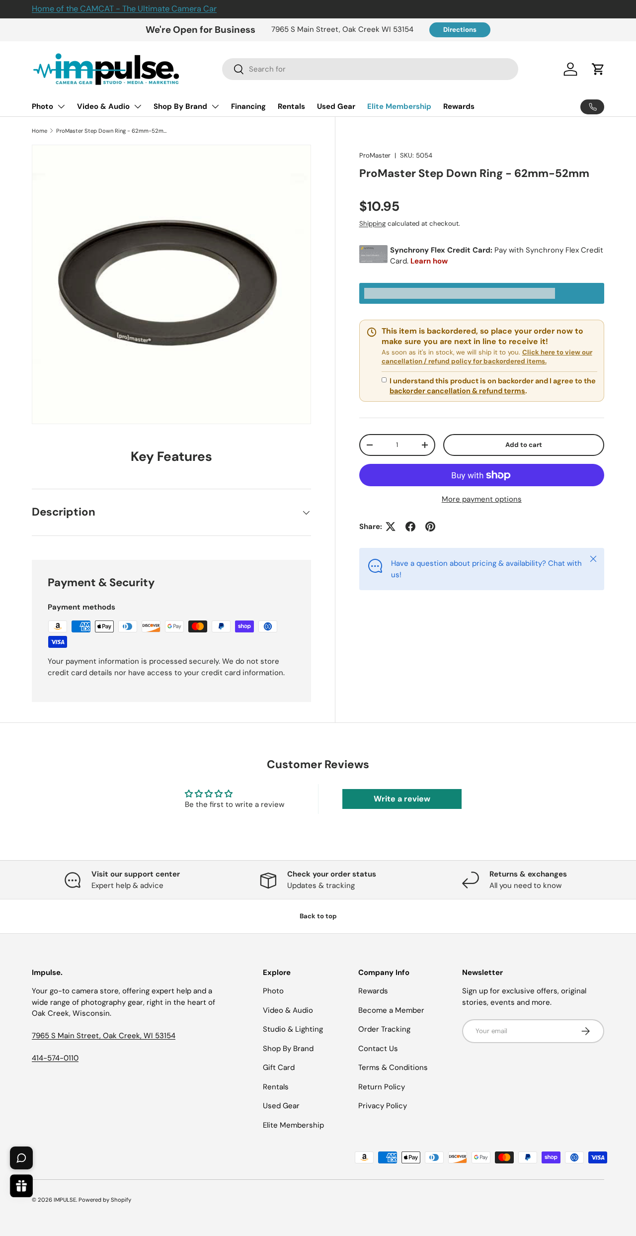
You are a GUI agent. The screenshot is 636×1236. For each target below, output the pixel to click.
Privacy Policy (382, 1106)
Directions (460, 29)
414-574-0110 (55, 1058)
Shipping (372, 223)
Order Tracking (384, 1029)
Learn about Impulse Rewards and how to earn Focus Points (481, 293)
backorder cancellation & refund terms (457, 390)
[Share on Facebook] (410, 526)
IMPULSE (65, 1199)
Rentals (291, 106)
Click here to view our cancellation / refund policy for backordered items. (487, 356)
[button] (598, 69)
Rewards (459, 106)
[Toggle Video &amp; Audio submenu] (138, 106)
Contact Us (378, 1049)
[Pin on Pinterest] (430, 526)
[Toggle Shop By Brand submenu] (215, 106)
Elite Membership (399, 106)
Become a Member (391, 1010)
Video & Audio (103, 106)
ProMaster (375, 155)
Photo (42, 106)
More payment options (482, 499)
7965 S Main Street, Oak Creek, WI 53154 (103, 1036)
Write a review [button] (402, 799)
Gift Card (279, 1067)
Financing (248, 106)
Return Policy (381, 1087)
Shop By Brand (180, 106)
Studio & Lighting (293, 1029)
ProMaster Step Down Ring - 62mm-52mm (112, 130)
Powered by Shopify (105, 1199)
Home (39, 130)
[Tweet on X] (390, 526)
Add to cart (523, 445)
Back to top (318, 916)
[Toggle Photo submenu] (61, 106)
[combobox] (370, 69)
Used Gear (336, 106)
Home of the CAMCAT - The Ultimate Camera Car (124, 8)
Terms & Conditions (393, 1067)
